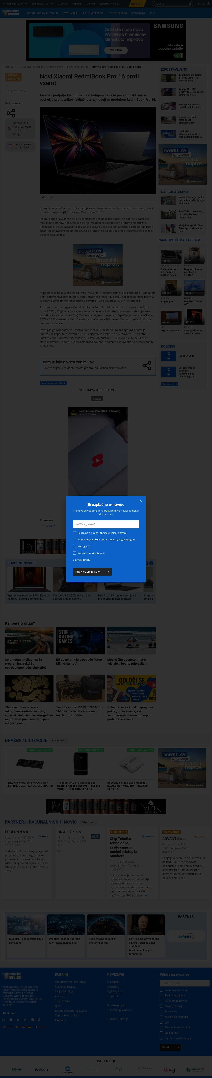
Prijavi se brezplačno (87, 571)
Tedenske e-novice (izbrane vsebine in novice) (102, 532)
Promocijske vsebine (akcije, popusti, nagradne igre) (106, 539)
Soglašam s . (91, 553)
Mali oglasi (83, 546)
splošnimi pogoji (96, 553)
